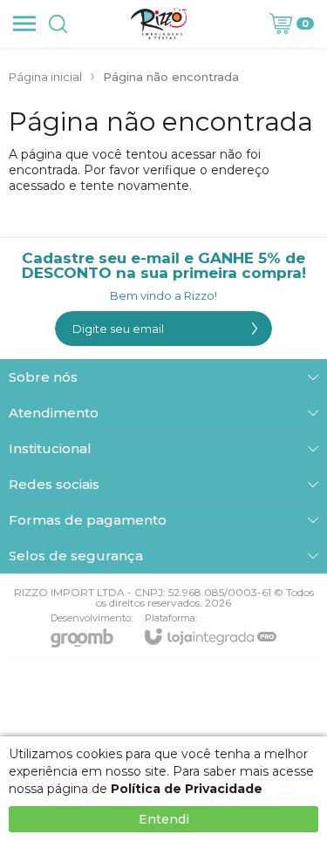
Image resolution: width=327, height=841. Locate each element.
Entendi (164, 819)
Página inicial (45, 77)
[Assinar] (254, 328)
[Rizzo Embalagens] (159, 23)
